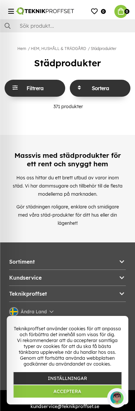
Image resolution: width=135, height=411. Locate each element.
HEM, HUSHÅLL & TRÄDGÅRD (58, 48)
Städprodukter (103, 48)
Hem (21, 48)
